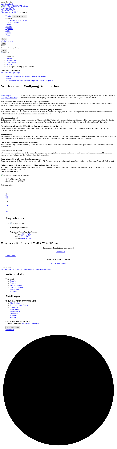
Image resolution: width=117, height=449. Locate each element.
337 (6, 207)
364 (6, 211)
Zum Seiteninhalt (7, 4)
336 (6, 205)
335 (6, 203)
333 (6, 199)
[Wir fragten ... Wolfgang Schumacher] (10, 98)
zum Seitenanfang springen (10, 72)
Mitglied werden (7, 41)
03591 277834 (26, 234)
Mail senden (60, 252)
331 (6, 195)
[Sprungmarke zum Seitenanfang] (58, 447)
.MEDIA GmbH (30, 323)
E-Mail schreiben (26, 238)
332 (6, 197)
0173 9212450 (24, 236)
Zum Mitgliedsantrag (58, 263)
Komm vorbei (10, 256)
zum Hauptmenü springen (10, 269)
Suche (3, 46)
